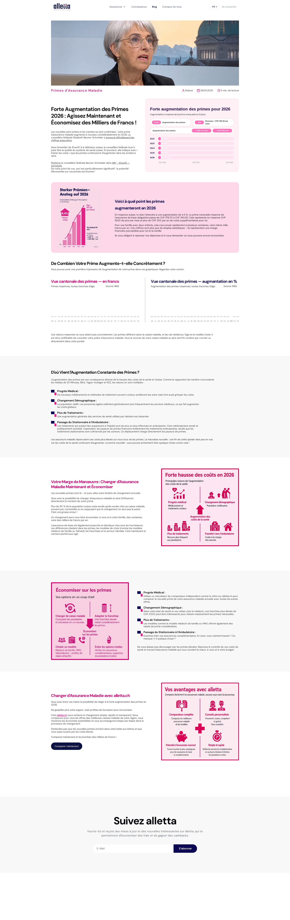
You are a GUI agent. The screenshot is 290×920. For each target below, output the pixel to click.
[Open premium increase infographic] (79, 217)
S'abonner (185, 848)
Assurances (117, 6)
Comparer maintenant (67, 746)
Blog (154, 6)
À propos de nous (172, 6)
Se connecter (229, 6)
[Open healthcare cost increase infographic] (200, 507)
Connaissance (139, 6)
